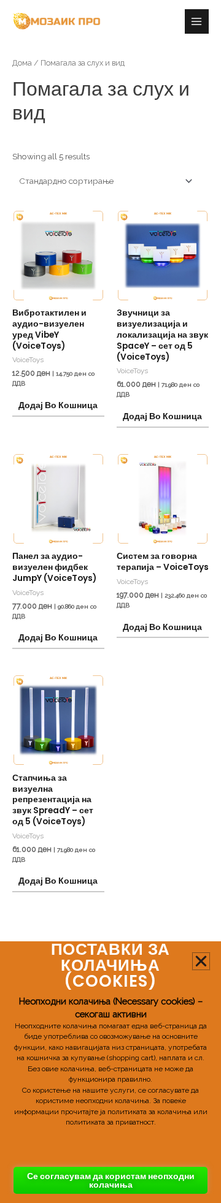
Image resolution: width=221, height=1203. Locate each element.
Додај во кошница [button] (58, 405)
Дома (22, 62)
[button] (201, 961)
